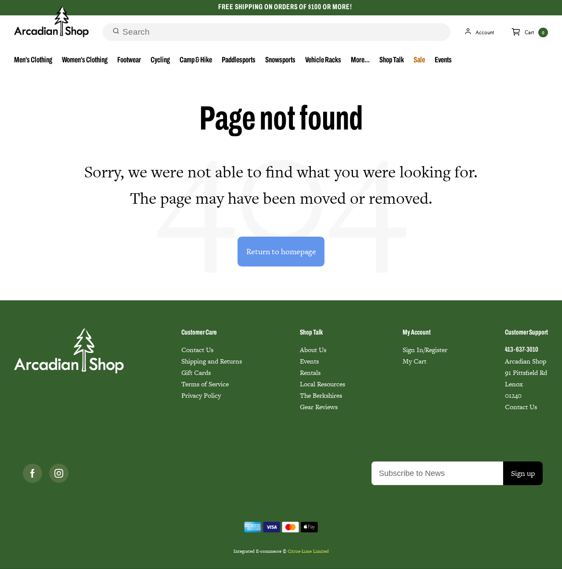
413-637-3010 (521, 349)
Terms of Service (205, 384)
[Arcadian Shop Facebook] (32, 473)
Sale (419, 61)
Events (443, 61)
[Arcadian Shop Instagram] (58, 473)
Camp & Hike (196, 61)
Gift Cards (196, 372)
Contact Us (197, 349)
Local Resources (322, 384)
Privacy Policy (201, 395)
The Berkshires (321, 395)
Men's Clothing (33, 61)
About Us (313, 349)
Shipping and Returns (211, 361)
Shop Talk (391, 61)
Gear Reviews (319, 406)
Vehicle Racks (323, 61)
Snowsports (280, 61)
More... (360, 61)
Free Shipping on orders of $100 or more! (285, 7)
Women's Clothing (85, 61)
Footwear (129, 61)
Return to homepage (281, 251)
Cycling (160, 61)
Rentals (310, 372)
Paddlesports (239, 61)
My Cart (414, 361)
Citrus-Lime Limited (308, 551)
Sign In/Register (425, 349)
